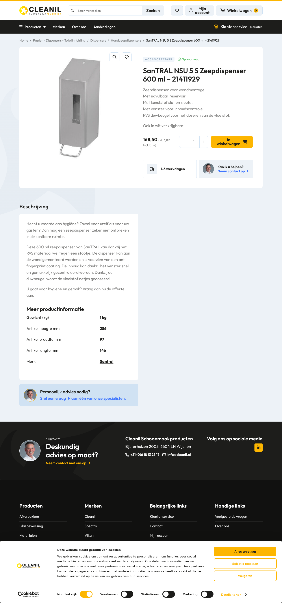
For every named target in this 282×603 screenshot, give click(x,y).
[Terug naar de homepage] (40, 10)
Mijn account (160, 535)
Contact (156, 526)
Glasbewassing (31, 526)
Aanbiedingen (104, 27)
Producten (33, 27)
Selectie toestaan (245, 563)
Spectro (91, 526)
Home (23, 40)
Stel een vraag (53, 398)
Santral (106, 361)
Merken (59, 27)
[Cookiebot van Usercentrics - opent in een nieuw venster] (28, 595)
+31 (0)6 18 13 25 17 (144, 454)
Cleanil (90, 516)
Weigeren (245, 576)
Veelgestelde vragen (231, 516)
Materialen (28, 535)
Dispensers (98, 40)
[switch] (127, 594)
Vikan (89, 535)
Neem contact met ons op (66, 463)
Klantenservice (242, 26)
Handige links (230, 506)
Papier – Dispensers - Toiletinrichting (59, 40)
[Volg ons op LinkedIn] (258, 447)
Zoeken (153, 10)
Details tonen (231, 594)
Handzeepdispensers (126, 40)
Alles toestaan (245, 551)
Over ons (79, 27)
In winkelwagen (228, 141)
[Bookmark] (127, 57)
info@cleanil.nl (179, 454)
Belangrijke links (168, 506)
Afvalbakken (29, 516)
